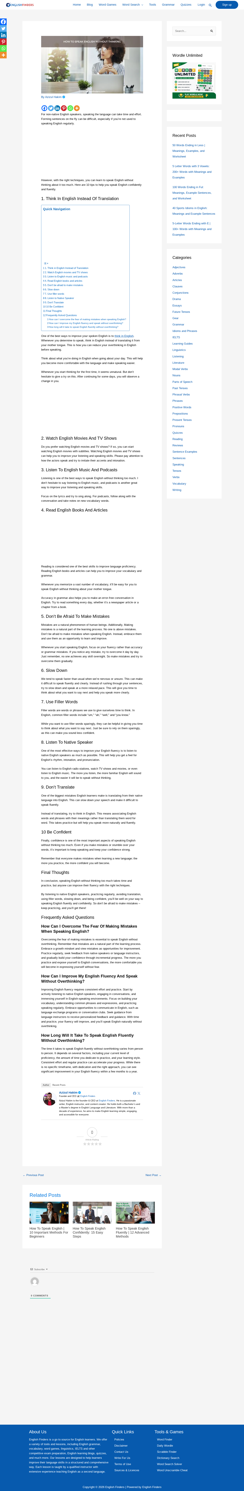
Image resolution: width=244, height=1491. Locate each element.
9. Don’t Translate (54, 302)
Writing (176, 490)
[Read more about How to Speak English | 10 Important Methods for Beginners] (49, 1212)
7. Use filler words (54, 293)
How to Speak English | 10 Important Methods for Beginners (49, 1232)
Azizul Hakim (68, 1092)
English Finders (87, 1096)
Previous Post (33, 1175)
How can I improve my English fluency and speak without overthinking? (86, 323)
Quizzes (186, 4)
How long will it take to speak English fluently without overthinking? (83, 327)
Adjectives (178, 267)
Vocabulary (179, 483)
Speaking (178, 464)
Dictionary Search (168, 1458)
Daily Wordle (165, 1445)
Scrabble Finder (167, 1451)
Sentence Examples (184, 451)
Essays (177, 305)
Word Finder (164, 1439)
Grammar (168, 4)
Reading (177, 439)
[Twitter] (51, 108)
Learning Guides (182, 343)
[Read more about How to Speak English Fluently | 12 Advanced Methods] (135, 1212)
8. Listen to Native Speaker (59, 298)
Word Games (107, 4)
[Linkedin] (57, 108)
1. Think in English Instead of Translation (66, 268)
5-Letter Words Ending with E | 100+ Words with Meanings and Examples (191, 229)
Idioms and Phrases (184, 331)
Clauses (177, 286)
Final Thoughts (54, 310)
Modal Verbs (180, 369)
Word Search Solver (169, 1464)
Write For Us (122, 1458)
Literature (178, 362)
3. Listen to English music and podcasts (66, 276)
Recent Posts (59, 1085)
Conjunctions (180, 292)
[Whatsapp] (70, 108)
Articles (177, 280)
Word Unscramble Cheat (172, 1470)
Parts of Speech (182, 381)
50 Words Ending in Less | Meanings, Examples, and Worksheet (188, 151)
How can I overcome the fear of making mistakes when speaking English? (87, 319)
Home (77, 4)
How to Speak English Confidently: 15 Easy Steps (89, 1232)
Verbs (176, 477)
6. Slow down (52, 289)
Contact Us (121, 1451)
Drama (176, 299)
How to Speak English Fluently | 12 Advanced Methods (132, 1232)
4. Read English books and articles (63, 280)
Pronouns (178, 426)
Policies (119, 1439)
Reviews (177, 445)
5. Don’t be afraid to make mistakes (64, 285)
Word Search (131, 4)
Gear (175, 318)
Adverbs (177, 273)
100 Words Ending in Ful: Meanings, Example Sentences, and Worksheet (192, 193)
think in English (124, 336)
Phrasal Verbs (181, 394)
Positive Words (181, 407)
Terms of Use (122, 1464)
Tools (152, 4)
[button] (210, 5)
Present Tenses (182, 420)
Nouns (176, 375)
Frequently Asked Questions (61, 315)
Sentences (179, 458)
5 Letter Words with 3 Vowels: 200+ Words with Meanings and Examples (191, 172)
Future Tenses (181, 311)
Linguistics (179, 350)
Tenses (176, 470)
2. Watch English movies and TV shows (66, 272)
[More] (77, 108)
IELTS (176, 337)
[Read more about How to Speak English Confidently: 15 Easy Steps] (92, 1212)
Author (46, 1085)
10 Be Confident (54, 306)
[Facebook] (44, 108)
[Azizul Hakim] (49, 1098)
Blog (90, 4)
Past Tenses (180, 388)
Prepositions (180, 413)
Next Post (154, 1175)
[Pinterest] (64, 108)
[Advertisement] (92, 153)
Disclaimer (121, 1445)
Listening (178, 356)
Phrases (177, 400)
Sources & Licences (126, 1470)
